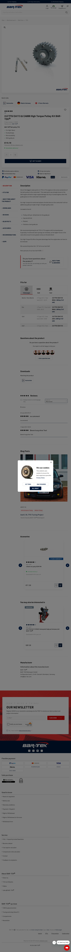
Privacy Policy (40, 477)
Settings (28, 484)
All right (35, 488)
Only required (41, 484)
